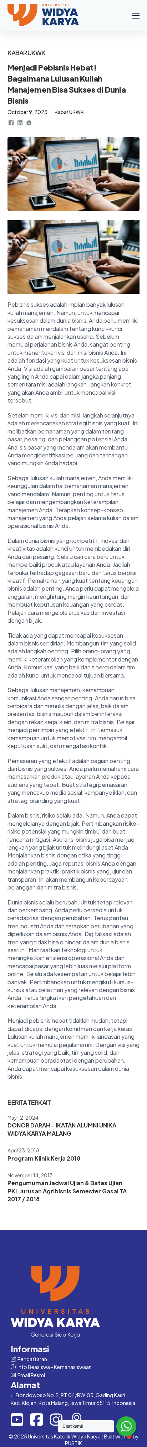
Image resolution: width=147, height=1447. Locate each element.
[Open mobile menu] (136, 16)
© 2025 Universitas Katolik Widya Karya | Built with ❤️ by (74, 1436)
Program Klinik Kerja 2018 (43, 1158)
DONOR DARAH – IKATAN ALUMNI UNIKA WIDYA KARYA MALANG (61, 1129)
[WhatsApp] (29, 123)
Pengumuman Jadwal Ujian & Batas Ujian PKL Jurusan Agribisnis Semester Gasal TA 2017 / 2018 (67, 1191)
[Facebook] (11, 123)
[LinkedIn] (20, 123)
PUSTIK (73, 1443)
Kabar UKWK (69, 112)
